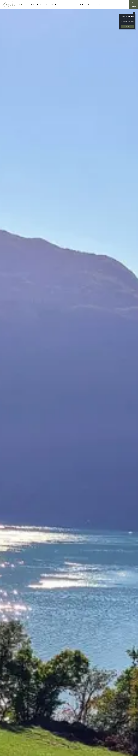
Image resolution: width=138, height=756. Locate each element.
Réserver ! (127, 26)
